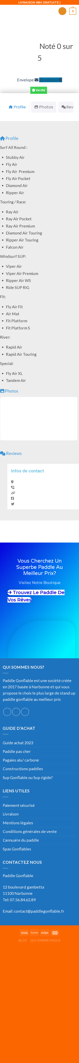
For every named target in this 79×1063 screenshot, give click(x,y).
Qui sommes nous (45, 940)
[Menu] (6, 11)
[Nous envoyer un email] (25, 712)
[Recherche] (62, 11)
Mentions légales (18, 822)
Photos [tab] (46, 107)
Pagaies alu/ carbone (21, 760)
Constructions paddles (23, 768)
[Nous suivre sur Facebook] (7, 712)
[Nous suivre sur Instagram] (16, 712)
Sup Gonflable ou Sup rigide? (28, 777)
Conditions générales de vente (30, 831)
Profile (12, 138)
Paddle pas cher (17, 751)
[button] (38, 90)
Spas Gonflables (17, 849)
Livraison (11, 814)
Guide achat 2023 (18, 742)
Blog (23, 940)
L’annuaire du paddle (21, 840)
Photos (11, 390)
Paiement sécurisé (19, 805)
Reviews (14, 453)
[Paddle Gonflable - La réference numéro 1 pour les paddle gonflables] (39, 11)
